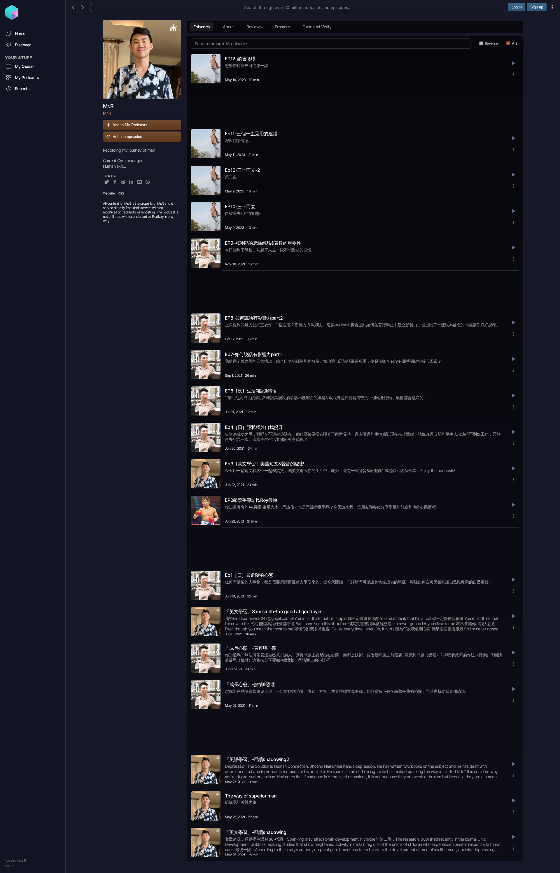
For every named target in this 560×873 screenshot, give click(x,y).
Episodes (201, 26)
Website (109, 193)
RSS (121, 193)
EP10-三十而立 (240, 206)
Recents (22, 88)
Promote (282, 26)
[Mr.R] (142, 59)
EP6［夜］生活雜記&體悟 (251, 391)
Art (514, 43)
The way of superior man (251, 796)
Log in (517, 7)
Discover (23, 44)
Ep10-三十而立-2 (242, 170)
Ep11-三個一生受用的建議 (251, 133)
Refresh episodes (127, 136)
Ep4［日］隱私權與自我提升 (254, 427)
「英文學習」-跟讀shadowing (255, 832)
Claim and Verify (316, 26)
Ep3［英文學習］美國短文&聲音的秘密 (264, 464)
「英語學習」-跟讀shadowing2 (257, 759)
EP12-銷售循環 (240, 59)
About (8, 866)
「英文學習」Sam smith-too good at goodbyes (274, 611)
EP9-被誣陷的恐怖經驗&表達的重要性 (263, 243)
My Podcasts (27, 77)
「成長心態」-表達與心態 (250, 648)
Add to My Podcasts (130, 125)
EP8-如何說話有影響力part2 (254, 318)
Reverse (491, 43)
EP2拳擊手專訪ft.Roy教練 (251, 500)
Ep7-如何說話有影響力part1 (253, 354)
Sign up (536, 7)
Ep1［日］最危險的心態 (249, 575)
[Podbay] (11, 18)
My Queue (24, 66)
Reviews (254, 26)
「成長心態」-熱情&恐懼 (250, 684)
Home (20, 33)
